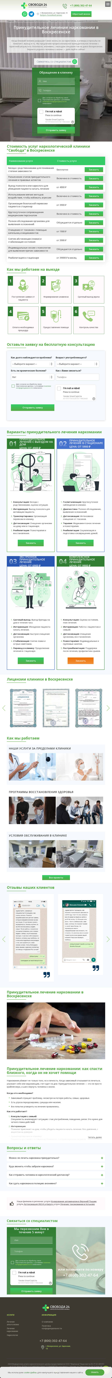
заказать (94, 169)
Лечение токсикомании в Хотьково (77, 1204)
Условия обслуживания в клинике (38, 835)
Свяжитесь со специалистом (54, 61)
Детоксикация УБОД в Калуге (38, 1204)
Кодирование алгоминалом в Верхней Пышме (74, 1201)
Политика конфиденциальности (52, 1327)
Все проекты (56, 877)
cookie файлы (30, 1372)
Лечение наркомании (12, 1329)
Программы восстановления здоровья (41, 792)
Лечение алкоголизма (13, 1323)
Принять (95, 1372)
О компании (47, 1321)
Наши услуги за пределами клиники (40, 748)
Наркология (12, 1335)
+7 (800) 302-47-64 (81, 5)
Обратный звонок (81, 14)
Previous (4, 708)
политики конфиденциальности (54, 101)
